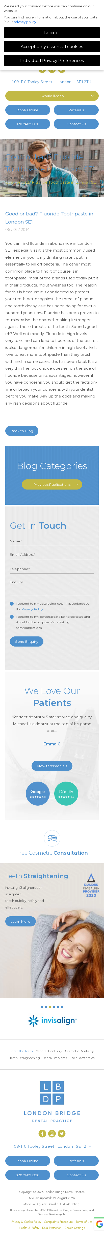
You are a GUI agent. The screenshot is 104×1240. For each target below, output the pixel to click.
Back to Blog (22, 431)
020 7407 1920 (27, 124)
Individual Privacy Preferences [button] (52, 60)
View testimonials (52, 766)
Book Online (27, 110)
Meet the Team (22, 1051)
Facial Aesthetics (82, 1058)
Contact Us (76, 124)
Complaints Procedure (58, 1222)
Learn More (21, 921)
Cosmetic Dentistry (79, 1051)
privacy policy (25, 22)
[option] (52, 718)
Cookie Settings (75, 1228)
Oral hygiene (50, 177)
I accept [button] (52, 32)
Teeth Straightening (25, 1058)
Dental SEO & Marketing (63, 1204)
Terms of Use (84, 1222)
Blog (27, 177)
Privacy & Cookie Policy (26, 1222)
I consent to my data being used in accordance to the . (52, 606)
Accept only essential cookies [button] (52, 46)
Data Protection (52, 1228)
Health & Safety (29, 1228)
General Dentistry (49, 1051)
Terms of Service (48, 1214)
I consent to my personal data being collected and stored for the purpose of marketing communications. (53, 622)
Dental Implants (54, 1058)
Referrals (76, 110)
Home (11, 177)
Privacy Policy (32, 609)
